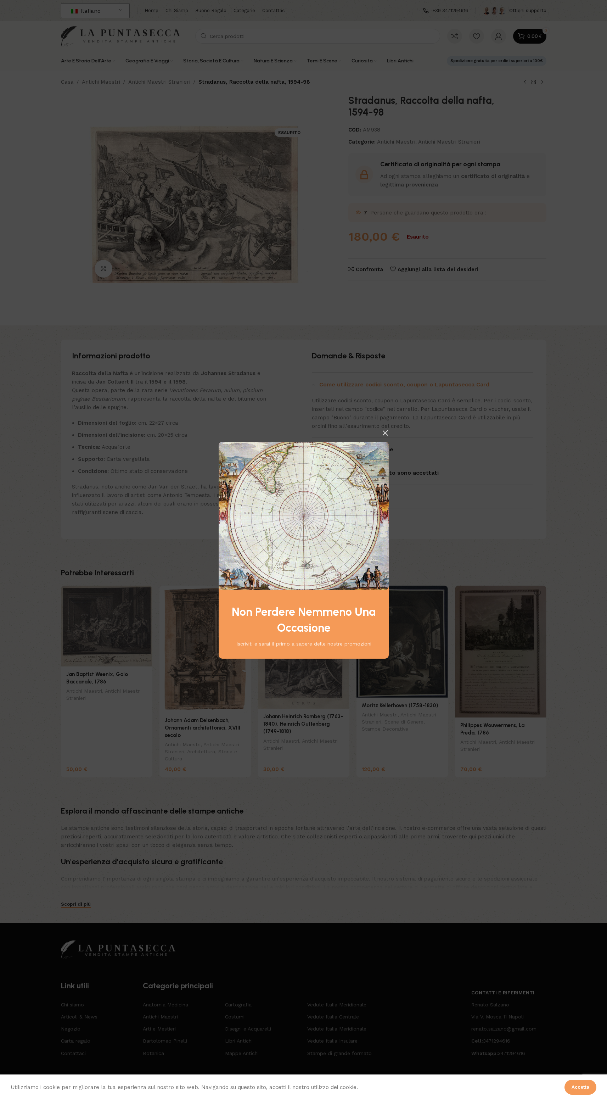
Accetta (580, 1087)
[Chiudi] (385, 433)
